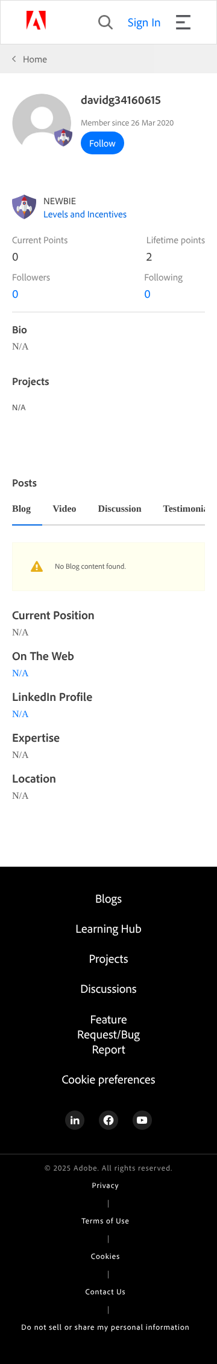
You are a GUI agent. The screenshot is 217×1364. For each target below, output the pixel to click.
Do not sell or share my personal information (105, 1327)
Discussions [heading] (108, 988)
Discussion (120, 509)
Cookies (105, 1256)
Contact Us (106, 1292)
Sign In (144, 21)
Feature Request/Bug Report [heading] (108, 1033)
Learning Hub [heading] (108, 928)
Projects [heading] (108, 958)
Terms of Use (105, 1221)
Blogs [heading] (108, 898)
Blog (21, 509)
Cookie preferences (108, 1079)
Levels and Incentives (85, 214)
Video (64, 509)
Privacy (105, 1185)
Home (35, 59)
